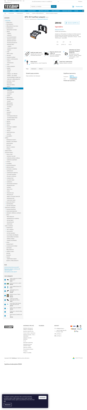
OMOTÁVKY (9, 83)
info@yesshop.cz (60, 328)
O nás (24, 340)
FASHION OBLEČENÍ (11, 209)
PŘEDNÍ (9, 70)
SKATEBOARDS (9, 203)
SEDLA (8, 125)
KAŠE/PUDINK (9, 143)
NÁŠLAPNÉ (9, 90)
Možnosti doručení (59, 29)
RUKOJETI (9, 112)
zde (5, 401)
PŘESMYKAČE (10, 105)
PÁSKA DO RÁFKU (11, 84)
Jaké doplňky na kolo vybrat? (10, 271)
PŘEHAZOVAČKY (10, 99)
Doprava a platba (27, 347)
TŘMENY (9, 50)
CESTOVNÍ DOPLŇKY (11, 174)
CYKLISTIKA (7, 20)
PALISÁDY (8, 255)
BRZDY (8, 31)
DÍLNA (7, 242)
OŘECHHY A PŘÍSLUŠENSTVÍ (13, 79)
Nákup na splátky (27, 352)
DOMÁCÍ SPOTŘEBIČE (12, 240)
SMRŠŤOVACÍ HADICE (12, 258)
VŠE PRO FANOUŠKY (11, 205)
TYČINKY (8, 149)
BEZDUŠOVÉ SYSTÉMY (12, 29)
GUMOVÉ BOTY (9, 244)
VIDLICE (8, 130)
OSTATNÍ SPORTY (9, 152)
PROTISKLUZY (10, 194)
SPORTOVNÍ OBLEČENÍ (11, 211)
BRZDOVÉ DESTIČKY (11, 40)
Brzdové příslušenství (12, 42)
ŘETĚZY (8, 121)
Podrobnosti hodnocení (42, 19)
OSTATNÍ (9, 134)
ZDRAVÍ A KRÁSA (10, 238)
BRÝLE (7, 214)
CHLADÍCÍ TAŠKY (10, 180)
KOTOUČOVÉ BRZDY (11, 37)
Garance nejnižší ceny (28, 331)
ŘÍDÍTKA (9, 123)
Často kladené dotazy (28, 349)
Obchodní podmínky (28, 342)
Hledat (53, 6)
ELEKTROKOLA (9, 24)
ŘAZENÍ (8, 114)
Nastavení (8, 404)
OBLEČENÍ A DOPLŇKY (10, 207)
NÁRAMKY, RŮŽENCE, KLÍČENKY (13, 213)
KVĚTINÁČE (9, 247)
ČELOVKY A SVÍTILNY (11, 176)
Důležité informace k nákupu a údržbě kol (42, 1)
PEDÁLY (8, 86)
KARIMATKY (9, 182)
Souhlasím (42, 397)
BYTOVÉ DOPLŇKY (11, 233)
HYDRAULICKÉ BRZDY (12, 48)
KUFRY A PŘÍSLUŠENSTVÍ (12, 88)
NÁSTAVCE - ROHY (11, 81)
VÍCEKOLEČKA (10, 62)
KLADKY (9, 101)
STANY (8, 191)
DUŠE (8, 51)
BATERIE (8, 253)
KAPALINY (9, 35)
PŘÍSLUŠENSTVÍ (10, 216)
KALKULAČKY (10, 231)
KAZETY (9, 61)
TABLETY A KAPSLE (10, 147)
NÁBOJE (8, 68)
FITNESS (8, 161)
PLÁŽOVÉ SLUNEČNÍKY (12, 159)
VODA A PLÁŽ (9, 154)
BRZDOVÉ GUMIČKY (11, 39)
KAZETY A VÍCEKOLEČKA (12, 59)
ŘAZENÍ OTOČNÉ (11, 119)
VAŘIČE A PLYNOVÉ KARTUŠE (13, 196)
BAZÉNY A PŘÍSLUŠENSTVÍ (12, 260)
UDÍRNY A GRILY (10, 251)
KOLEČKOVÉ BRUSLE (11, 165)
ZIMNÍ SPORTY (8, 150)
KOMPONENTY (9, 28)
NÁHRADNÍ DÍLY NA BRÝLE (13, 218)
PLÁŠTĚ (8, 95)
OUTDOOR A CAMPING (11, 169)
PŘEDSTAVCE (10, 97)
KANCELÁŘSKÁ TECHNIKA (13, 236)
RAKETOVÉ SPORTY (10, 202)
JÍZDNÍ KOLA (9, 22)
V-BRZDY (9, 33)
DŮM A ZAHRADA (9, 225)
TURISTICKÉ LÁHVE (11, 200)
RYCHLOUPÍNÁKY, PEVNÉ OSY (14, 77)
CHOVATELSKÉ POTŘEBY (11, 246)
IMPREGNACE (10, 170)
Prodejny (25, 350)
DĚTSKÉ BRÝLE (10, 220)
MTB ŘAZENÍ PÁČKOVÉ (12, 116)
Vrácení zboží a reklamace (29, 333)
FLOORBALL (9, 163)
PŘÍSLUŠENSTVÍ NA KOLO (12, 26)
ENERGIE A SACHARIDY (11, 141)
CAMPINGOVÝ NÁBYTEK (12, 172)
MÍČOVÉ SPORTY (10, 167)
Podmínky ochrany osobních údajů (27, 345)
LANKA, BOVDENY (11, 66)
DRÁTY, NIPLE (10, 53)
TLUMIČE (9, 128)
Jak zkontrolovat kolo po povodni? (11, 267)
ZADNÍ (8, 72)
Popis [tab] (27, 68)
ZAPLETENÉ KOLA (11, 132)
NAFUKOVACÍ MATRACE (12, 183)
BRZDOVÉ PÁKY (10, 44)
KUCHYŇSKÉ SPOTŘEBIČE (12, 235)
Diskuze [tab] (41, 68)
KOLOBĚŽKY (9, 136)
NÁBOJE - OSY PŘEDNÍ (12, 73)
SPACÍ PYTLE (9, 189)
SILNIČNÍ (9, 106)
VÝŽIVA (6, 138)
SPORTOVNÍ (9, 224)
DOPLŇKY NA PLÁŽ (11, 156)
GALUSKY (9, 55)
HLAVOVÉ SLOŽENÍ (11, 57)
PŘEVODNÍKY (10, 103)
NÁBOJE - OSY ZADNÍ (12, 75)
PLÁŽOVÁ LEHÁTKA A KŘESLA (13, 158)
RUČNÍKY (9, 187)
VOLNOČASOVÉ (10, 222)
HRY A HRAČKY (10, 229)
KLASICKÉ (9, 94)
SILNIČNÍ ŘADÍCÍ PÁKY (12, 117)
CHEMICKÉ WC (10, 178)
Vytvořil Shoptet (79, 358)
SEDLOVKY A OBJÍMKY (12, 127)
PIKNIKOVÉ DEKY (11, 185)
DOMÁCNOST (9, 227)
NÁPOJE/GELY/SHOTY (11, 139)
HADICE (8, 257)
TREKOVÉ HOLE (10, 193)
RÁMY (8, 108)
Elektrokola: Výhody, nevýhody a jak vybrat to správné (12, 269)
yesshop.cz (58, 333)
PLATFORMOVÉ (10, 92)
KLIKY (8, 64)
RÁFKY (8, 110)
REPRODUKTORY (10, 198)
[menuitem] (7, 11)
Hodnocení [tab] (33, 68)
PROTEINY (8, 145)
